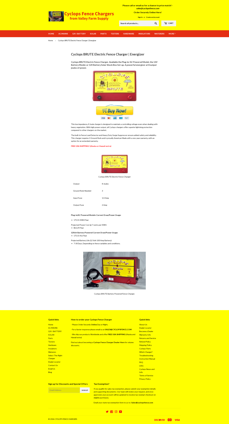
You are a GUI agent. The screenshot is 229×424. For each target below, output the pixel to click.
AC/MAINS (63, 34)
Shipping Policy (145, 345)
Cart (170, 23)
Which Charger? (146, 352)
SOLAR (93, 34)
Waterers (159, 34)
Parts (103, 34)
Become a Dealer (146, 331)
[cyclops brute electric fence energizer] (114, 101)
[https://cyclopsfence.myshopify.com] (114, 164)
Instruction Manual (147, 359)
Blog (50, 372)
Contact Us (53, 365)
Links (141, 366)
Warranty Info (145, 335)
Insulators (144, 34)
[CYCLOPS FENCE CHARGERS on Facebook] (111, 412)
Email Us (51, 369)
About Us (143, 324)
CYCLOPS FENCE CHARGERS (66, 419)
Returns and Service (147, 338)
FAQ (141, 362)
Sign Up (85, 390)
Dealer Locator (54, 362)
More (171, 34)
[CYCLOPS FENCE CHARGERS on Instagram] (116, 412)
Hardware (128, 34)
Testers (115, 34)
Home (51, 34)
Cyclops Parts (145, 348)
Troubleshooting (146, 355)
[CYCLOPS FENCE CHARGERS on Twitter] (107, 412)
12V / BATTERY (79, 34)
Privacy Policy (145, 379)
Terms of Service (146, 375)
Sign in (140, 17)
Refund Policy (145, 342)
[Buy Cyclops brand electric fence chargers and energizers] (115, 119)
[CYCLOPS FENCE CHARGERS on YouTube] (120, 412)
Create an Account (153, 17)
